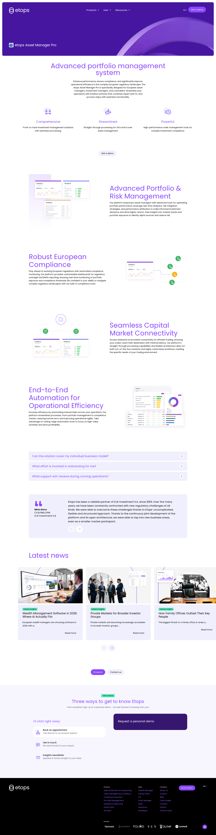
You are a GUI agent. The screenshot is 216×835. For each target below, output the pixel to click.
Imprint (163, 807)
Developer (143, 810)
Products (91, 10)
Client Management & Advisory (117, 793)
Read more (70, 633)
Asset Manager (145, 800)
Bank (140, 804)
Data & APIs (109, 807)
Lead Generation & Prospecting (118, 790)
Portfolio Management (114, 800)
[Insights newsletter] (69, 757)
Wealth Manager (145, 790)
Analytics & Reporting (113, 804)
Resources (121, 10)
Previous (71, 529)
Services (107, 810)
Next (79, 529)
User (105, 10)
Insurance (142, 807)
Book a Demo (186, 788)
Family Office (144, 793)
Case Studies (165, 800)
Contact (163, 804)
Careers (163, 793)
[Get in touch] (69, 744)
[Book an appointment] (69, 732)
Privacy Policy (166, 810)
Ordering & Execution (113, 797)
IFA (139, 797)
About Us (164, 790)
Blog (162, 797)
